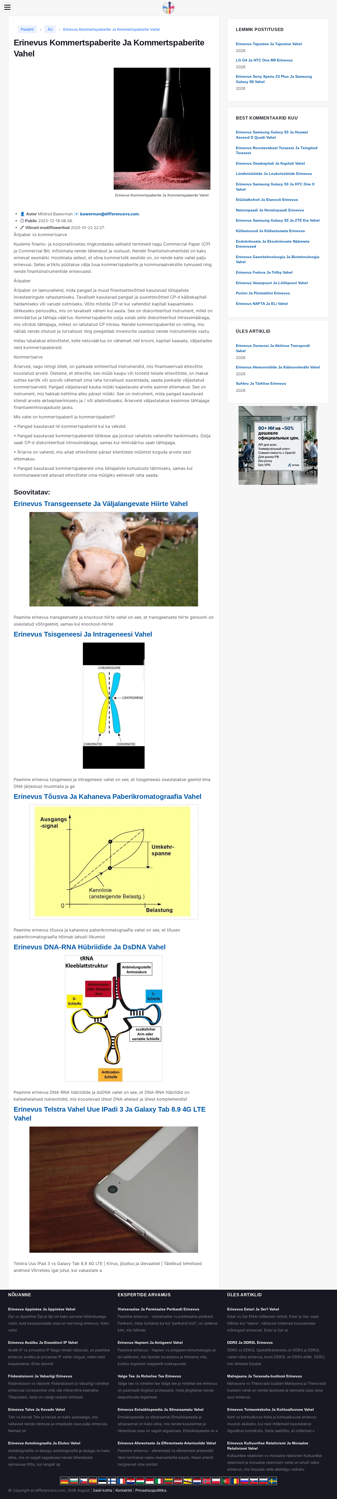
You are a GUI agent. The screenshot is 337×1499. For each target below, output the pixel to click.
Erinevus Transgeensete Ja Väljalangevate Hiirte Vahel (101, 504)
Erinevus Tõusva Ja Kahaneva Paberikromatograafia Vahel (107, 796)
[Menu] (7, 7)
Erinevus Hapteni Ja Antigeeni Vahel (150, 1342)
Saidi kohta (102, 1490)
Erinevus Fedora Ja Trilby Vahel (264, 272)
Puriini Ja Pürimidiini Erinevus (263, 293)
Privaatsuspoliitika (150, 1490)
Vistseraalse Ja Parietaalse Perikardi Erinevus (158, 1309)
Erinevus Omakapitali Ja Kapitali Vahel (270, 163)
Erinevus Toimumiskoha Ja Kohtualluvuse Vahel (270, 1409)
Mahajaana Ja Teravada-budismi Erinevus (264, 1376)
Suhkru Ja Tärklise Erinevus (261, 383)
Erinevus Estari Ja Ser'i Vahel (253, 1309)
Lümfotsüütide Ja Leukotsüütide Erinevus (274, 173)
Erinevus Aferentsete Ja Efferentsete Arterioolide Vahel (167, 1443)
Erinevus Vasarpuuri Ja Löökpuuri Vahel (272, 283)
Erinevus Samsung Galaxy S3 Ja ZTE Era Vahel (278, 220)
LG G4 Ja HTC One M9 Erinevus (264, 60)
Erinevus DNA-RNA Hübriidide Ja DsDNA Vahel (90, 947)
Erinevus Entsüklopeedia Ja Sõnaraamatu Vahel (161, 1409)
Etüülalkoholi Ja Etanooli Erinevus (267, 199)
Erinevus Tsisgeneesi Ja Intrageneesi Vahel (83, 634)
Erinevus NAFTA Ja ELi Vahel (262, 303)
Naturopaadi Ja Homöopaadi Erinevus (270, 210)
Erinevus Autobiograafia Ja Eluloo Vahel (44, 1443)
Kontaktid (124, 1490)
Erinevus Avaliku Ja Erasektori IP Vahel (43, 1342)
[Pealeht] (168, 7)
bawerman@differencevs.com (109, 213)
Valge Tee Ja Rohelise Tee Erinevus (149, 1376)
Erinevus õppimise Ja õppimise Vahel (41, 1309)
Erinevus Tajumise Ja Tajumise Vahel (269, 44)
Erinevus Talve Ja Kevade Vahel (36, 1409)
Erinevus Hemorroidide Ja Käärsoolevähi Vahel (278, 367)
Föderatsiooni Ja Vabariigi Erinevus (40, 1376)
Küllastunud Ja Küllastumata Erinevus (270, 231)
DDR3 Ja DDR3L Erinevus (250, 1342)
